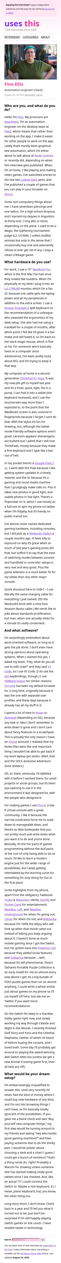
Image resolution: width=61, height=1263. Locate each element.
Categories (30, 37)
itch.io (8, 194)
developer (30, 95)
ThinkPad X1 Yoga (32, 378)
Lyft (19, 909)
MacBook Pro (41, 269)
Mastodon (23, 900)
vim (6, 676)
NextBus (10, 909)
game (39, 95)
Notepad (10, 718)
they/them (11, 122)
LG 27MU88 (12, 289)
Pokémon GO (47, 948)
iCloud (13, 742)
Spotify (44, 900)
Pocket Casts (12, 905)
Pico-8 (41, 805)
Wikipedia (49, 919)
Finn (20, 117)
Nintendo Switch (40, 533)
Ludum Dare (29, 180)
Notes (40, 713)
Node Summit (43, 156)
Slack (7, 131)
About (45, 37)
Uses (21, 23)
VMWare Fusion (14, 681)
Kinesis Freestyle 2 (16, 308)
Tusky (8, 900)
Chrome (9, 686)
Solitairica (17, 958)
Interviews (12, 37)
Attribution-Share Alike (30, 1253)
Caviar (8, 919)
